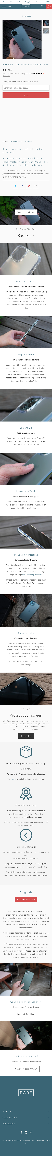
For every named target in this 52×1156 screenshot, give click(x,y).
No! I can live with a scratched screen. (21, 124)
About (5, 141)
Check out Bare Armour (26, 1068)
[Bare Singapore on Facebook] (21, 1132)
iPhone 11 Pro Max (12, 109)
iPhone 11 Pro (30, 109)
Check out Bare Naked (26, 1014)
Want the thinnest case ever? (26, 1001)
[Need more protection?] (26, 1035)
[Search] (43, 6)
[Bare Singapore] (26, 6)
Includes (28, 141)
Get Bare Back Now (26, 899)
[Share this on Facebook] (22, 186)
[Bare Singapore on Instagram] (26, 1132)
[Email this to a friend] (35, 186)
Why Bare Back (16, 141)
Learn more (6, 76)
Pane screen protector (31, 574)
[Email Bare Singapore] (30, 1132)
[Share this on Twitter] (15, 186)
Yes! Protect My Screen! (14, 130)
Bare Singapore (15, 1140)
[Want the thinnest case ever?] (26, 979)
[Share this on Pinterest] (29, 186)
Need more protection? (26, 1056)
